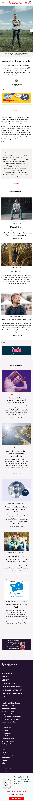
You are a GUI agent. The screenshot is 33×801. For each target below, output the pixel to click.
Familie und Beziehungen (11, 703)
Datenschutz (6, 733)
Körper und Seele (8, 714)
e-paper (5, 697)
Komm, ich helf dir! (16, 556)
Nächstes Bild (31, 30)
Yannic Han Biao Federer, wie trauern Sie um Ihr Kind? (16, 509)
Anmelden (29, 2)
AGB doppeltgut (8, 738)
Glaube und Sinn (8, 706)
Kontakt (5, 736)
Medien (16, 447)
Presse (4, 760)
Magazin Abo (6, 752)
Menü (3, 3)
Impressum (6, 730)
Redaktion (6, 771)
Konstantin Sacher (14, 526)
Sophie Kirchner (18, 84)
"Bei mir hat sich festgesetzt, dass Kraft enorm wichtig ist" (17, 400)
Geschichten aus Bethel (16, 553)
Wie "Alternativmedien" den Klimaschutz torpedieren (16, 453)
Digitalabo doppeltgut (12, 690)
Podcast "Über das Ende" (16, 503)
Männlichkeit (17, 394)
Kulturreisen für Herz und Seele (16, 606)
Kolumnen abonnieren (12, 687)
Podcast (5, 677)
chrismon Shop (7, 755)
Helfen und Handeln (9, 708)
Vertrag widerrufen (9, 744)
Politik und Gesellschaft (11, 719)
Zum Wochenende (9, 683)
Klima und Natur (8, 711)
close (31, 774)
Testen (25, 3)
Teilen (16, 110)
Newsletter (7, 673)
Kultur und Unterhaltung (11, 717)
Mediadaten (6, 758)
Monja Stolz (14, 417)
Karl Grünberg (13, 238)
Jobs (3, 763)
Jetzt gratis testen (16, 798)
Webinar (5, 680)
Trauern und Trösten (10, 722)
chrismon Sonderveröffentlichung (16, 601)
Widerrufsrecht (8, 741)
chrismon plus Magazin (12, 693)
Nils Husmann (13, 287)
